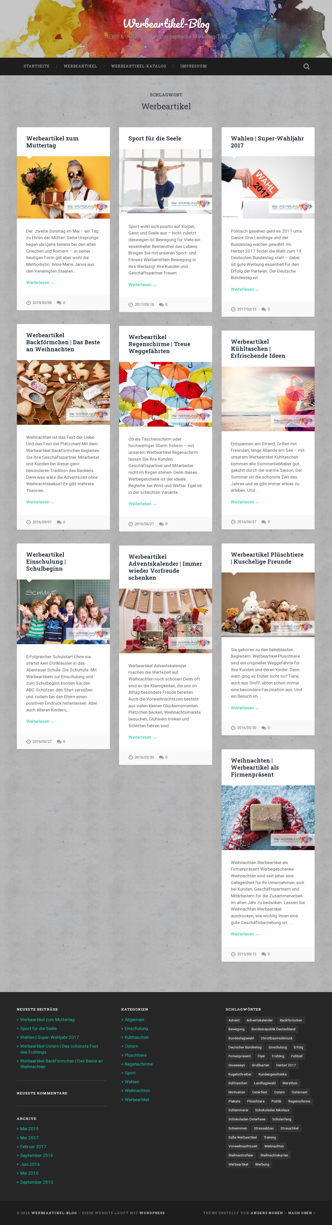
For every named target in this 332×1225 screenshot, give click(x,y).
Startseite (37, 66)
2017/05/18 (144, 304)
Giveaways (237, 1065)
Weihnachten (137, 1090)
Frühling (278, 1056)
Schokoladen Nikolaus (272, 1110)
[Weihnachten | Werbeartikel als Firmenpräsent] (268, 817)
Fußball (296, 1056)
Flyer (261, 1056)
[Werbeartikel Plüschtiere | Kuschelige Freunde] (268, 605)
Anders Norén (267, 1213)
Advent (234, 1020)
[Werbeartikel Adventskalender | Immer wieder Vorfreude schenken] (165, 621)
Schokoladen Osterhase (247, 1119)
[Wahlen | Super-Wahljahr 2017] (268, 187)
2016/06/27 (144, 524)
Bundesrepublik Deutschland (273, 1029)
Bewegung (237, 1029)
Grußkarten (260, 1065)
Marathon (290, 1083)
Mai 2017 (29, 1137)
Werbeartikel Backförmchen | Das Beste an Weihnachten (63, 342)
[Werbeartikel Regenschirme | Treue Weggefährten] (165, 394)
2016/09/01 (42, 522)
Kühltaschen (137, 1037)
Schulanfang (281, 1119)
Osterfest (259, 1092)
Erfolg (298, 1047)
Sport (130, 1072)
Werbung (262, 1164)
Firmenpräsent (240, 1056)
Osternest (299, 1092)
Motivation (237, 1092)
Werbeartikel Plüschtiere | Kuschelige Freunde (267, 557)
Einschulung (136, 1028)
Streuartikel (290, 1128)
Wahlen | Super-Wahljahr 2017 (267, 141)
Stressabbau (264, 1128)
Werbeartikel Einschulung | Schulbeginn (46, 561)
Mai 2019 (29, 1128)
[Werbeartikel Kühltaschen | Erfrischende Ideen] (268, 399)
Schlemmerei (238, 1110)
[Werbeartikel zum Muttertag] (63, 187)
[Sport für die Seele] (165, 181)
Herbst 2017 (286, 1065)
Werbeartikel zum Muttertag (52, 141)
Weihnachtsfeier (241, 1155)
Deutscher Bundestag (245, 1047)
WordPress (152, 1213)
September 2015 (36, 1182)
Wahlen (132, 1081)
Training (270, 1137)
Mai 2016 (29, 1173)
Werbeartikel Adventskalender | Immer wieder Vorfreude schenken (165, 567)
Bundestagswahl (241, 1038)
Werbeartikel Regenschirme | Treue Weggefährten (159, 344)
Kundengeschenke (273, 1074)
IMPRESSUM (193, 66)
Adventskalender (260, 1020)
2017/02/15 (246, 309)
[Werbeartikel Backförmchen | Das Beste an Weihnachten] (63, 392)
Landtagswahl (265, 1083)
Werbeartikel (80, 66)
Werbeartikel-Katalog (138, 66)
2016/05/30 (246, 728)
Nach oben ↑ (301, 1213)
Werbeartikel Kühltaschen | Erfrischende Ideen (258, 348)
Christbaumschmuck (277, 1038)
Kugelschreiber (240, 1074)
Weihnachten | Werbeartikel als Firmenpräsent (255, 767)
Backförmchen (291, 1020)
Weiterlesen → (40, 282)
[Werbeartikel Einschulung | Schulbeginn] (63, 612)
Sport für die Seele (154, 138)
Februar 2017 (33, 1146)
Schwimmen (238, 1128)
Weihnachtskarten (274, 1155)
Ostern (131, 1046)
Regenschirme (139, 1064)
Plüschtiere (136, 1055)
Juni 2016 (30, 1164)
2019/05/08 (42, 303)
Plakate (234, 1101)
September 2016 (36, 1155)
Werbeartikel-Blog (166, 23)
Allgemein (134, 1019)
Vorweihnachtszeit (243, 1146)
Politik (276, 1101)
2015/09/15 (246, 954)
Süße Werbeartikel (243, 1137)
